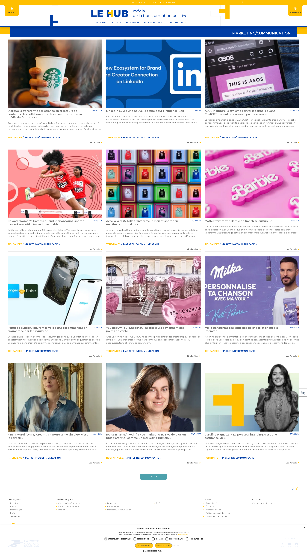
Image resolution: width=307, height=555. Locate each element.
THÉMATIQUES (175, 22)
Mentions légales (213, 510)
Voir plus (153, 477)
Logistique (111, 503)
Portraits (14, 506)
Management (113, 506)
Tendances (148, 22)
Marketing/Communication (119, 510)
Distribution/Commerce (68, 506)
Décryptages (16, 510)
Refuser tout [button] (163, 546)
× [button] (304, 528)
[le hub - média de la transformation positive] (139, 13)
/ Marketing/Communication (41, 137)
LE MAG (13, 524)
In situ (12, 513)
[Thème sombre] (303, 393)
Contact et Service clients (263, 503)
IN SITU (161, 22)
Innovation (63, 510)
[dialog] (153, 540)
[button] (243, 2)
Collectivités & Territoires (69, 503)
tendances (15, 137)
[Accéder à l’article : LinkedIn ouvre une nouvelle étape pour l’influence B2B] (153, 74)
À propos (210, 506)
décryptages (114, 458)
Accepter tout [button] (144, 546)
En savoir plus (183, 535)
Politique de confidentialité (218, 513)
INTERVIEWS (100, 22)
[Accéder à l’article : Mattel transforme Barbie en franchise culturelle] (252, 184)
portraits (211, 458)
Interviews (15, 458)
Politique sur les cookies (216, 516)
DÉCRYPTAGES (131, 22)
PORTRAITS (115, 22)
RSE (158, 503)
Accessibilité (211, 503)
